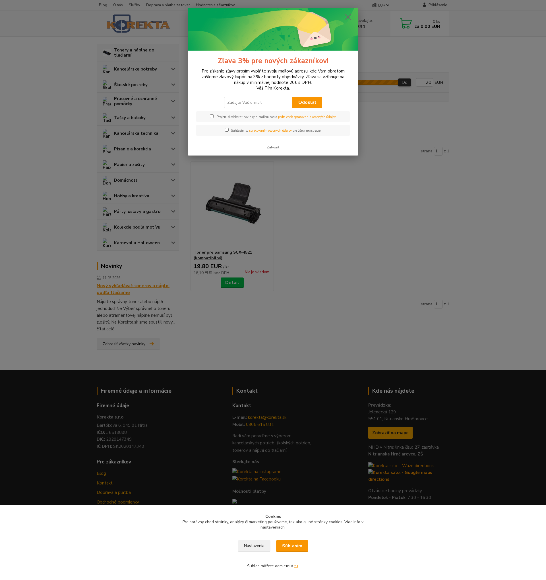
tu (296, 566)
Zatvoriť (273, 147)
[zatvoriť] (348, 17)
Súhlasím (292, 546)
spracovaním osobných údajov (270, 131)
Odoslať (307, 102)
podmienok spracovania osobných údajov (307, 117)
